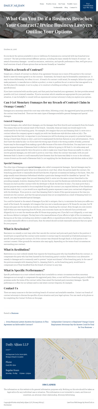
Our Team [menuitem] (61, 4)
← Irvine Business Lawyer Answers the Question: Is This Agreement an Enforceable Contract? (26, 323)
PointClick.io (89, 402)
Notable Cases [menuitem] (72, 4)
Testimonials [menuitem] (57, 7)
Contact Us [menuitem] (73, 7)
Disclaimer (8, 405)
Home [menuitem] (42, 4)
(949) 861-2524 (11, 365)
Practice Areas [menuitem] (51, 4)
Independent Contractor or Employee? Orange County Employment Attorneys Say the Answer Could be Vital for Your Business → (72, 325)
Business (14, 313)
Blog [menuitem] (66, 7)
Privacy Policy (38, 402)
